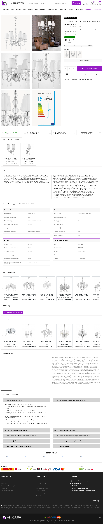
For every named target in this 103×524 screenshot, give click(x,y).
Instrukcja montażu (71, 79)
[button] (26, 400)
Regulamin (4, 488)
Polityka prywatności (7, 490)
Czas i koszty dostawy (42, 488)
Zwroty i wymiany (40, 490)
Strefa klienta (41, 476)
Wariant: (66, 49)
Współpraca (4, 483)
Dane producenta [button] (6, 390)
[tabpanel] (14, 456)
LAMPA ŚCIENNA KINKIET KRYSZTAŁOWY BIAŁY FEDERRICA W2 (11, 160)
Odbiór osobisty (40, 493)
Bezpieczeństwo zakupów (8, 486)
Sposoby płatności (41, 483)
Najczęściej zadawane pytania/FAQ (80, 481)
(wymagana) (50, 507)
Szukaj (77, 3)
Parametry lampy (9, 204)
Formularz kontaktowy (42, 481)
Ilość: (65, 65)
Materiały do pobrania (26, 204)
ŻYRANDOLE (18, 13)
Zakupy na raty (40, 486)
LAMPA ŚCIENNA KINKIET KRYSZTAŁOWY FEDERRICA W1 (28, 160)
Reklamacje (39, 495)
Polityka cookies (5, 493)
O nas (3, 481)
